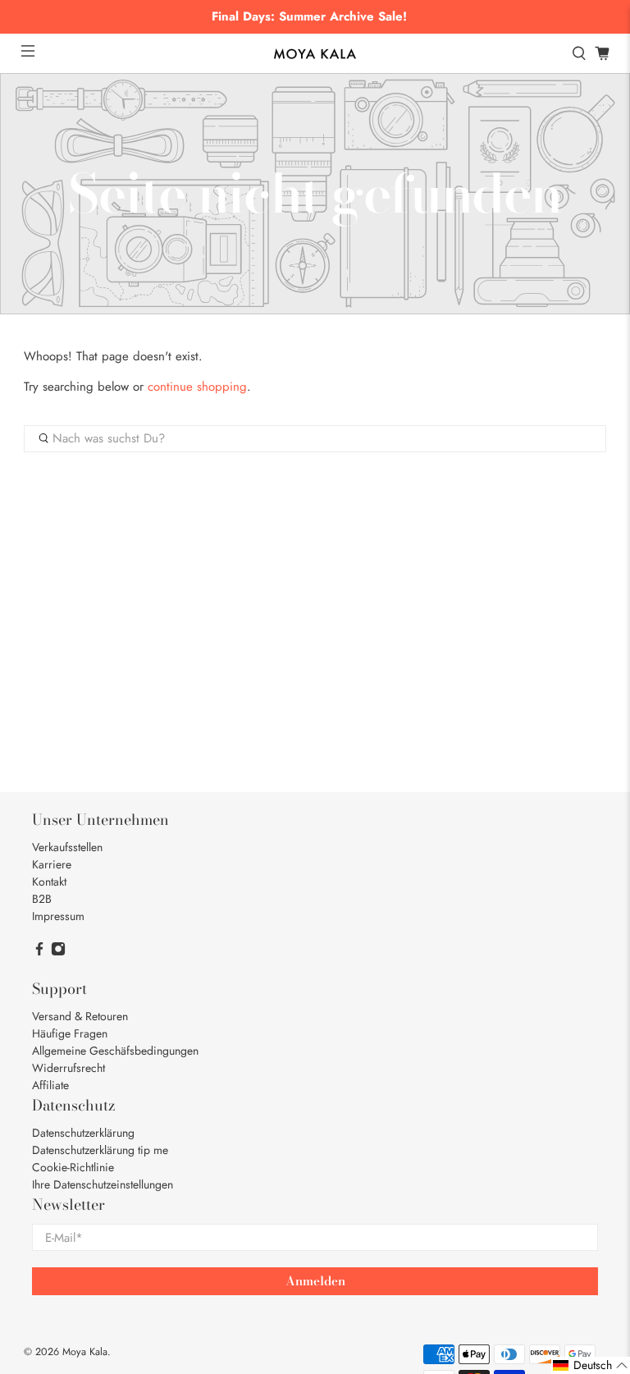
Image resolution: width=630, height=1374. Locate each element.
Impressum (58, 916)
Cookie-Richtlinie (73, 1167)
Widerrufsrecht (68, 1068)
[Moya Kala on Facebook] (39, 952)
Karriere (51, 864)
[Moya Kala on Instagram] (58, 952)
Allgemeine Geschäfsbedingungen (115, 1050)
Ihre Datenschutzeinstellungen (102, 1184)
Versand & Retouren (80, 1016)
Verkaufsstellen (67, 847)
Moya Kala (84, 1351)
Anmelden (315, 1280)
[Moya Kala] (315, 54)
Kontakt (49, 881)
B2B (42, 899)
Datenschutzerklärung (83, 1132)
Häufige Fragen (69, 1033)
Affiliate (50, 1085)
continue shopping (197, 387)
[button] (590, 1365)
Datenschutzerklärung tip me (100, 1150)
